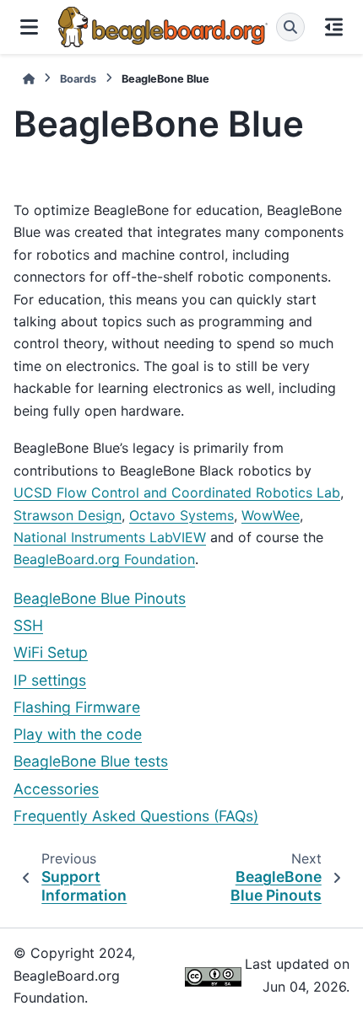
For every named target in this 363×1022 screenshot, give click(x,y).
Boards (78, 79)
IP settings (50, 680)
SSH (28, 625)
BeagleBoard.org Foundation (104, 559)
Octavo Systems (181, 515)
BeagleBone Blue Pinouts (100, 598)
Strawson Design (68, 515)
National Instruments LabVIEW (110, 537)
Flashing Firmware (77, 707)
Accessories (56, 789)
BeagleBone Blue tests (91, 761)
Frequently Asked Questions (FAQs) (136, 816)
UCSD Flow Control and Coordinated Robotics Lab (177, 492)
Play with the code (78, 734)
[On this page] (333, 27)
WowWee (270, 515)
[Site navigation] (29, 27)
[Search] (290, 27)
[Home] (29, 79)
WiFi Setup (51, 652)
